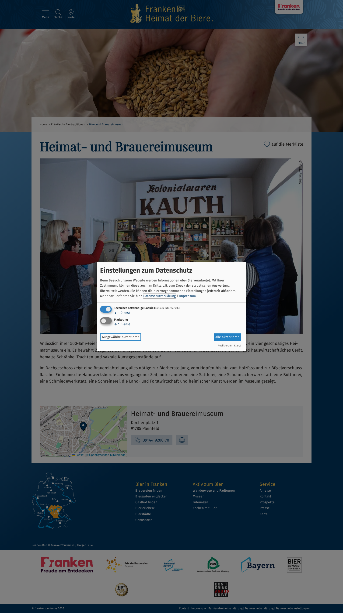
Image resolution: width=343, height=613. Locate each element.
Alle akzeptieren (227, 337)
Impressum (187, 296)
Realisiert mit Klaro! (229, 345)
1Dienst (122, 313)
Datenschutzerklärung (159, 296)
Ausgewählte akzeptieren (120, 337)
